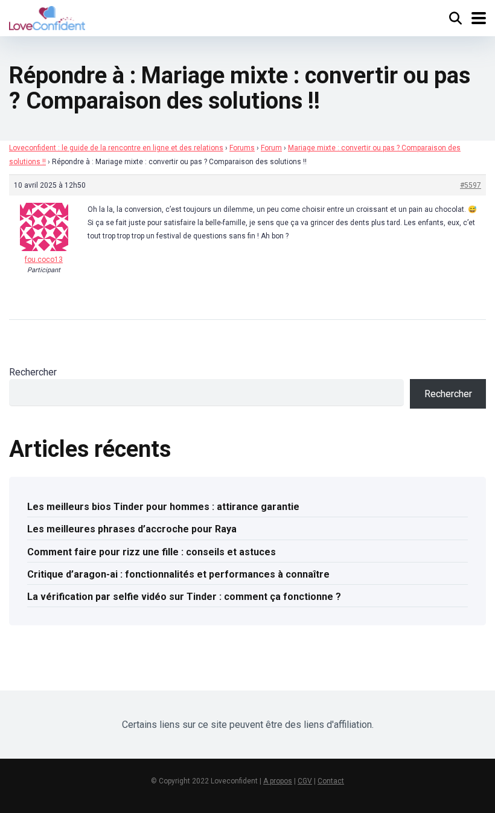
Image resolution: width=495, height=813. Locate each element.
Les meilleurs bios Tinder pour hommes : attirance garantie (163, 506)
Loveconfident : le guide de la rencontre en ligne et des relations (116, 148)
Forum (271, 148)
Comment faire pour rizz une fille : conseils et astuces (151, 552)
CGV (305, 781)
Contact (331, 781)
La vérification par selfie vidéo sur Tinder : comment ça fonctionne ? (184, 596)
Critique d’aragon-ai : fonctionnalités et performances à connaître (178, 574)
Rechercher (33, 372)
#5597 (470, 185)
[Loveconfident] (47, 16)
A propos (277, 781)
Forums (242, 148)
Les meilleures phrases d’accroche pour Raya (132, 529)
